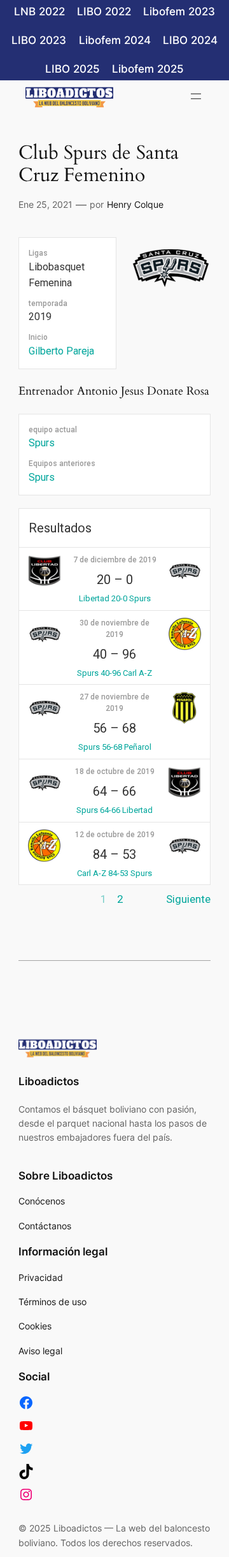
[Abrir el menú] (196, 96)
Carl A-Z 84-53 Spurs (114, 873)
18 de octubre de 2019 (115, 771)
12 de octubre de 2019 (115, 834)
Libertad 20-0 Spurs (115, 598)
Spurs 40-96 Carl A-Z (114, 673)
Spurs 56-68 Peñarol (114, 747)
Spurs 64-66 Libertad (114, 810)
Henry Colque (135, 204)
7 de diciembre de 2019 (114, 559)
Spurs (42, 443)
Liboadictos (48, 1081)
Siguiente (188, 899)
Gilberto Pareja (61, 351)
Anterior (37, 899)
